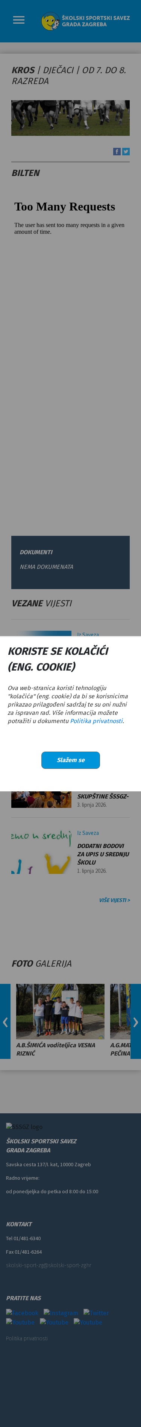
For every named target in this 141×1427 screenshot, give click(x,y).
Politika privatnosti (96, 721)
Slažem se (71, 760)
